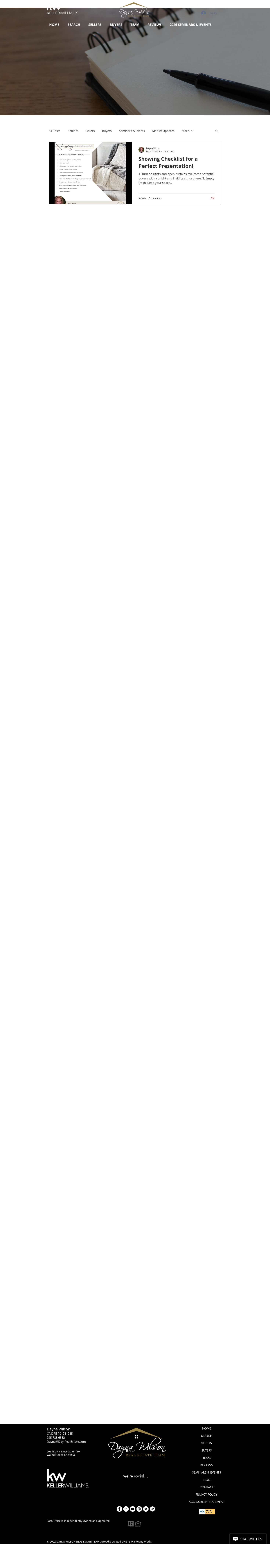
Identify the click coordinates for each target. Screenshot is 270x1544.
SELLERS (206, 1443)
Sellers (90, 131)
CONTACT (206, 1487)
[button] (95, 25)
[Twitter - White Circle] (146, 1509)
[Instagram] (139, 1509)
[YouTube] (132, 1509)
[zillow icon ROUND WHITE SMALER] (152, 1509)
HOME (206, 1428)
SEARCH (206, 1436)
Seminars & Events (132, 131)
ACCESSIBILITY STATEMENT (207, 1502)
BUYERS (206, 1450)
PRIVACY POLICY (206, 1494)
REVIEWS (206, 1465)
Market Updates (163, 131)
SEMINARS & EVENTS (206, 1472)
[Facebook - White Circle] (119, 1509)
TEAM (206, 1458)
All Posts (54, 131)
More (185, 131)
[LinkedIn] (126, 1509)
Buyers (107, 131)
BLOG (206, 1480)
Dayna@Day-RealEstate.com (66, 1442)
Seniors (73, 131)
